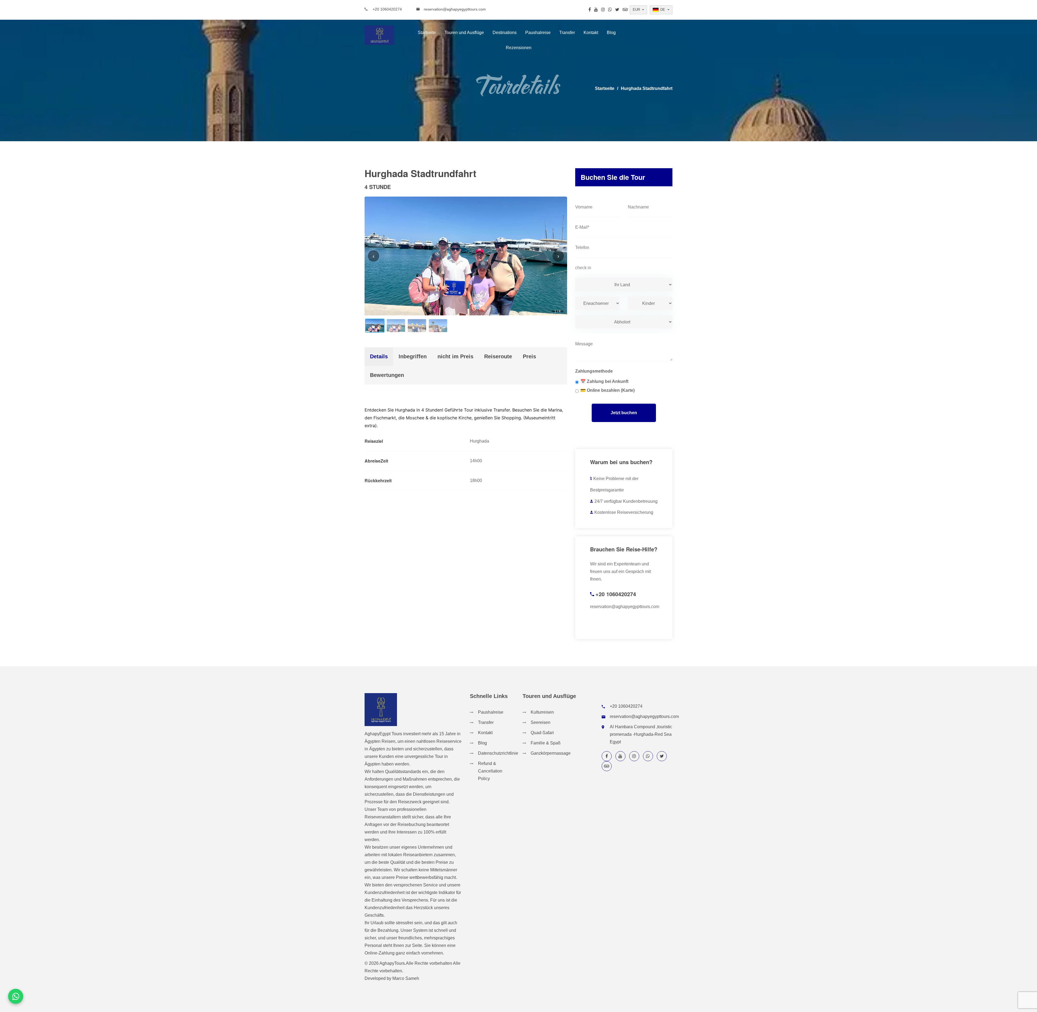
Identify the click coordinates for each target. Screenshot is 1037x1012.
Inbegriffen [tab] (413, 356)
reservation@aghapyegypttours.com (455, 9)
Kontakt (591, 32)
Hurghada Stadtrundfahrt (646, 88)
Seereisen (540, 722)
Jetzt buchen (624, 412)
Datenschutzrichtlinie (498, 753)
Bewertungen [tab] (387, 375)
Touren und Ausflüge (464, 32)
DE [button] (662, 10)
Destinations (505, 32)
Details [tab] (379, 356)
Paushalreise (538, 32)
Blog (611, 32)
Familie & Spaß (546, 743)
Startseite (427, 32)
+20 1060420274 (387, 9)
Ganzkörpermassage (551, 753)
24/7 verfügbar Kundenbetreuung (626, 501)
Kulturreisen (542, 712)
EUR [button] (636, 10)
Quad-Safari (542, 732)
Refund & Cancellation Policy (490, 771)
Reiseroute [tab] (498, 356)
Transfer (567, 32)
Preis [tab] (529, 356)
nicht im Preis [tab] (455, 356)
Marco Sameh (405, 978)
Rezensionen (518, 47)
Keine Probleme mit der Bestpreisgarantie (614, 484)
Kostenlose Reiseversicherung (623, 512)
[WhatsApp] (15, 996)
